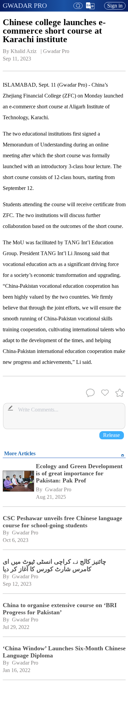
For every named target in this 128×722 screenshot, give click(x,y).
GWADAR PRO (25, 5)
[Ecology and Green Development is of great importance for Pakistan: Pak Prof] (18, 482)
